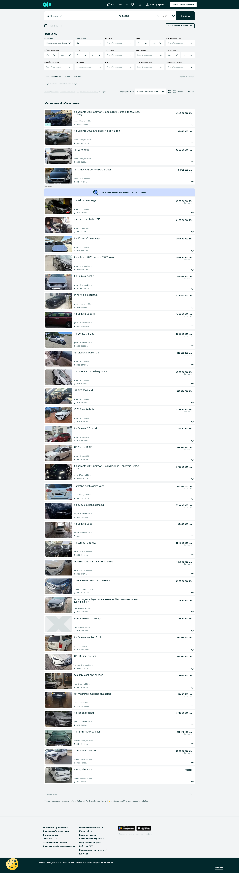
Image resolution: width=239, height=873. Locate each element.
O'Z (120, 4)
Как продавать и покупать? (93, 850)
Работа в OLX (86, 846)
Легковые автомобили (67, 92)
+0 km (164, 16)
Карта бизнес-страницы (91, 838)
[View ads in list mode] (169, 91)
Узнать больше (107, 863)
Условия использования (54, 842)
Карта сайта (85, 831)
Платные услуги (50, 835)
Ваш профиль (157, 4)
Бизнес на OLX (49, 838)
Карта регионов (87, 835)
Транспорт (55, 92)
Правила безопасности (91, 827)
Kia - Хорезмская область (88, 92)
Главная (47, 92)
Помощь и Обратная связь (55, 831)
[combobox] (82, 16)
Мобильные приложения (55, 827)
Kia (78, 92)
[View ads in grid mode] (174, 91)
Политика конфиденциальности (58, 846)
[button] (139, 4)
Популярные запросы (90, 842)
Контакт (83, 853)
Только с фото (55, 26)
